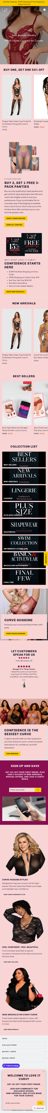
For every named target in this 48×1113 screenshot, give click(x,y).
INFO (4, 1039)
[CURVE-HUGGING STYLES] (24, 854)
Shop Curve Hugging (15, 634)
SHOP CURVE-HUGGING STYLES (14, 894)
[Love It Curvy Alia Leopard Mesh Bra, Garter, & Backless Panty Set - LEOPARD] (35, 364)
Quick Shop (8, 1058)
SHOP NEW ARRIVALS (11, 1029)
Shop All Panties (14, 225)
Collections (9, 1045)
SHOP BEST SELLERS (11, 962)
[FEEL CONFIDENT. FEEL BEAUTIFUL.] (24, 922)
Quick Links (9, 1052)
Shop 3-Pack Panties (16, 218)
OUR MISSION (12, 754)
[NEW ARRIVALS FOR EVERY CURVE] (24, 989)
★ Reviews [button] (46, 558)
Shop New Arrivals (15, 292)
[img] (24, 657)
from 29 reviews (22, 661)
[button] (5, 673)
